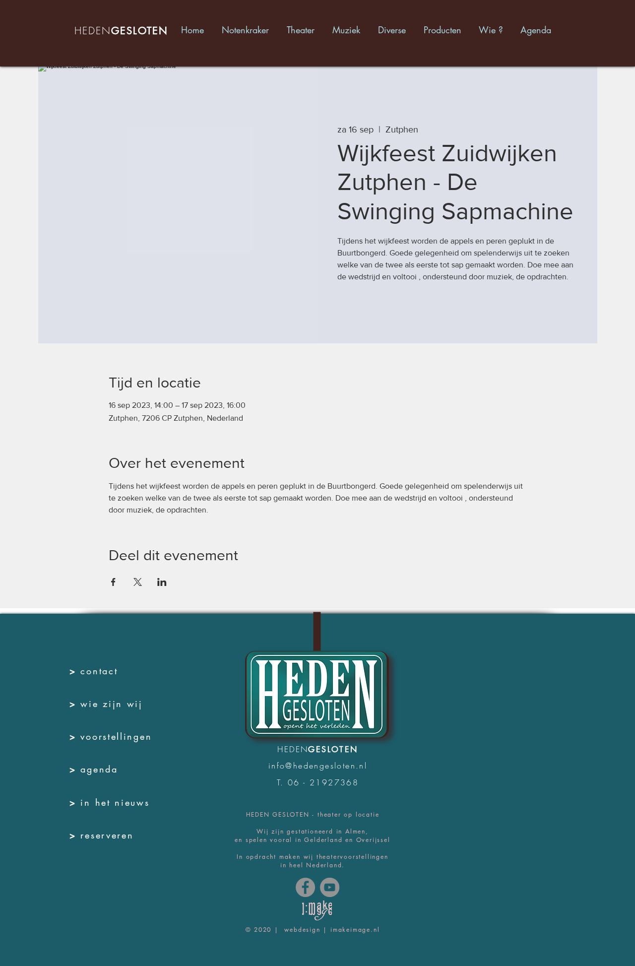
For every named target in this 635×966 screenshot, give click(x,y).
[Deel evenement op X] (137, 582)
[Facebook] (305, 887)
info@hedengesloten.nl (317, 765)
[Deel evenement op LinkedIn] (162, 582)
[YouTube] (329, 887)
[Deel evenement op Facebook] (113, 582)
